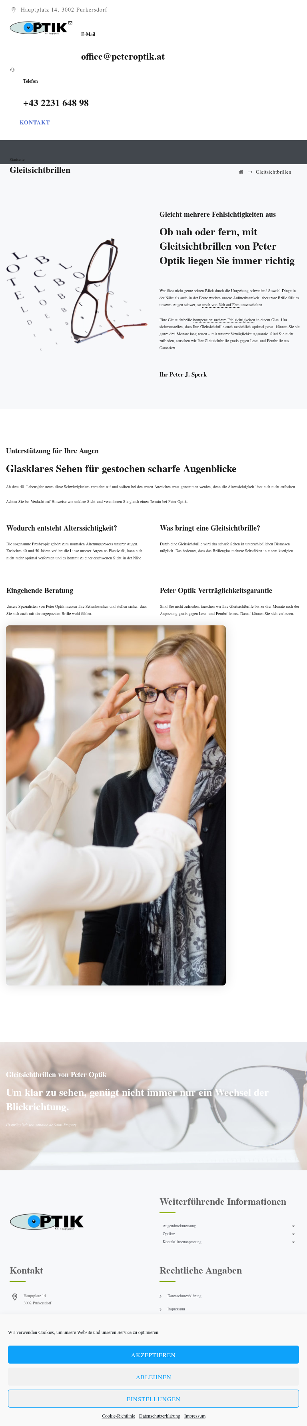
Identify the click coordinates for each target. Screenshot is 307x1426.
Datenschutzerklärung (159, 1415)
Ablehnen (153, 1377)
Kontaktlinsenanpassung (182, 1241)
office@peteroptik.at (123, 56)
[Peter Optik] (39, 27)
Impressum (194, 1415)
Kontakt (35, 122)
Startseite (17, 159)
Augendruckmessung (179, 1225)
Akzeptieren (153, 1355)
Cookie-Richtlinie (118, 1415)
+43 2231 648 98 (56, 102)
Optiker (169, 1233)
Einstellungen (154, 1399)
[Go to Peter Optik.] (241, 171)
